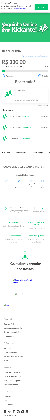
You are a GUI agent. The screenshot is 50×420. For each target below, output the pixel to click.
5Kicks (45, 76)
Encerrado (10, 76)
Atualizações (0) (37, 153)
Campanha (6, 153)
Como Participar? (21, 153)
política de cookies (19, 8)
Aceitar (41, 7)
